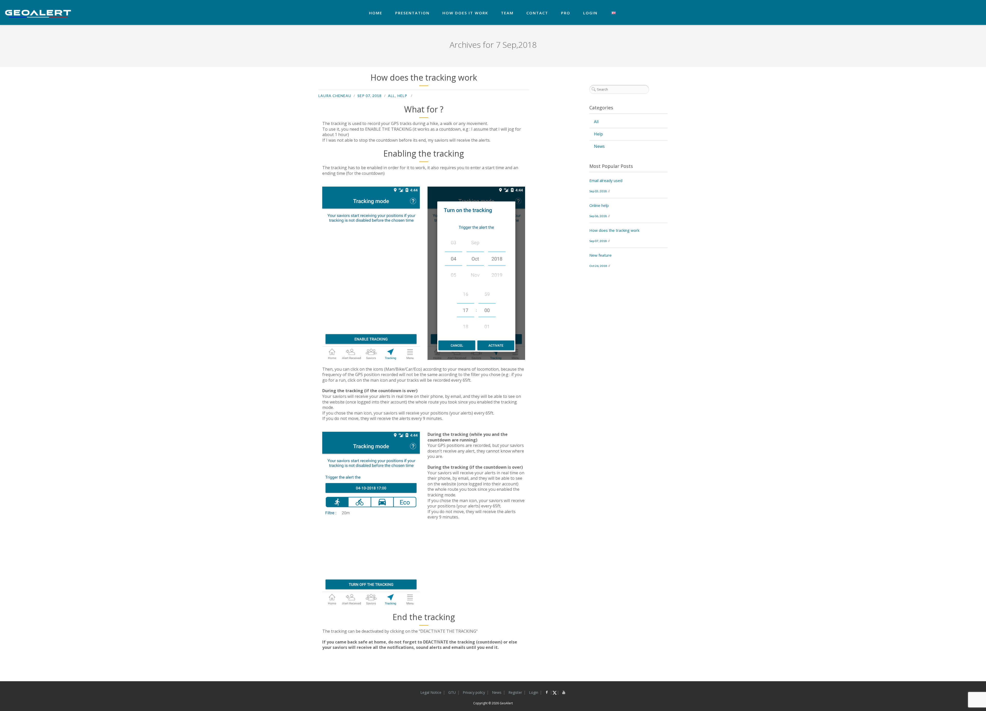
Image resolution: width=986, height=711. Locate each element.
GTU (452, 692)
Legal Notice (430, 692)
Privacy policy (474, 692)
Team (507, 12)
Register (515, 692)
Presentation (412, 12)
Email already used (605, 180)
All (391, 95)
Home (375, 12)
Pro (565, 12)
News (599, 146)
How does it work (465, 12)
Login (590, 12)
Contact (537, 12)
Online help (599, 205)
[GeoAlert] (38, 13)
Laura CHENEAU (334, 95)
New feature (600, 255)
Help (402, 95)
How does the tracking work (424, 77)
